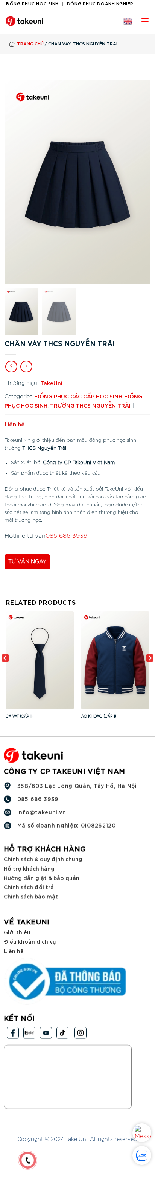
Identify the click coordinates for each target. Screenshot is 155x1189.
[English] (127, 21)
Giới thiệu (17, 931)
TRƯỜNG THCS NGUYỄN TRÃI (90, 405)
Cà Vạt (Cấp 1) (19, 716)
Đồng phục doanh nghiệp (100, 3)
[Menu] (145, 21)
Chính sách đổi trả (29, 886)
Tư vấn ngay (27, 562)
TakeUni (51, 382)
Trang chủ (30, 43)
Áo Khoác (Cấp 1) (98, 716)
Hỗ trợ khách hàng (29, 868)
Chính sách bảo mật (31, 896)
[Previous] (5, 673)
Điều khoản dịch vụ (30, 941)
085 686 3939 (66, 536)
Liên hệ (14, 950)
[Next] (149, 673)
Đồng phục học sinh (32, 3)
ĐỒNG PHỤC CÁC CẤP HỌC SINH (78, 396)
